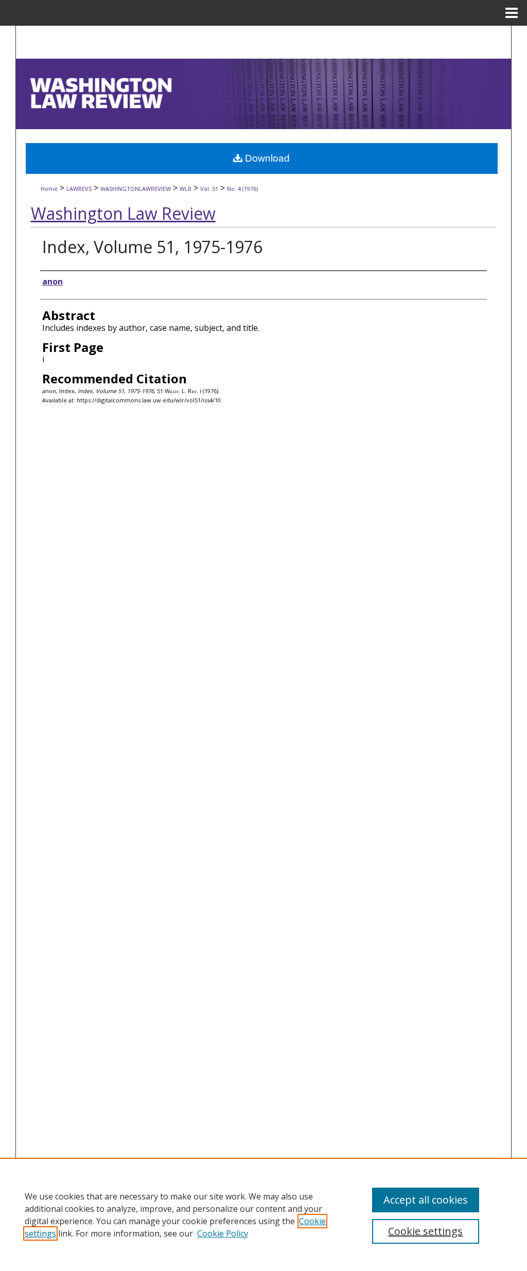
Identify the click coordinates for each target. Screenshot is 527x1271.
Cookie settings (425, 1231)
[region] (263, 1214)
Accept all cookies (425, 1200)
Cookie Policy (222, 1233)
